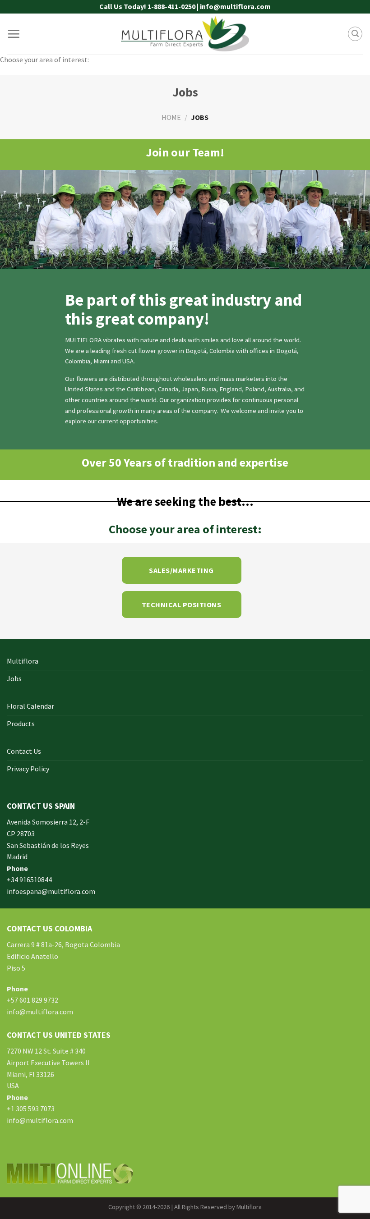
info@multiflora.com (40, 1011)
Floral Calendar (30, 705)
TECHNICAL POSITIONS (181, 604)
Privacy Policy (28, 768)
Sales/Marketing (181, 570)
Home (171, 117)
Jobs (14, 678)
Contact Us (24, 751)
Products (21, 723)
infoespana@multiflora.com (51, 891)
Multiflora (22, 660)
